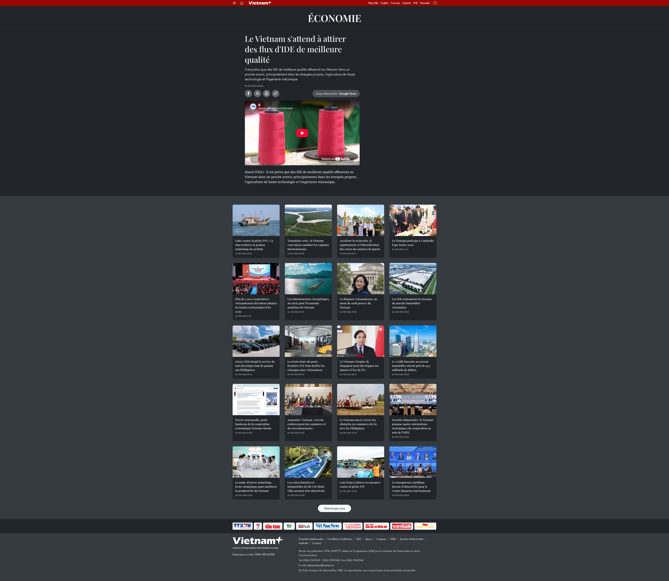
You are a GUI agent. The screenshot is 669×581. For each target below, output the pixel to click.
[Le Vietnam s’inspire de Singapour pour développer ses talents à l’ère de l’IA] (360, 341)
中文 (415, 3)
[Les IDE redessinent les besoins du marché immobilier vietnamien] (412, 278)
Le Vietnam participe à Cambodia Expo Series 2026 (413, 243)
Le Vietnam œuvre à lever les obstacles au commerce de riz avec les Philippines (358, 424)
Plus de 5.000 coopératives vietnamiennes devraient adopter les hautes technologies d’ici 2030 (256, 305)
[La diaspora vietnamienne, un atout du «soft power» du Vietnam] (360, 278)
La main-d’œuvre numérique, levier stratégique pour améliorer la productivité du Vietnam (256, 487)
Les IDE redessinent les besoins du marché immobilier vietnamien (412, 303)
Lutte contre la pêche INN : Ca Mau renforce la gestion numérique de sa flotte (254, 245)
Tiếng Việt (373, 3)
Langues (381, 539)
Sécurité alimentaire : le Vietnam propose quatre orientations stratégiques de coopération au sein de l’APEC (412, 426)
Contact (316, 543)
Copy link (275, 93)
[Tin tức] (273, 526)
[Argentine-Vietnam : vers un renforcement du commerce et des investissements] (308, 399)
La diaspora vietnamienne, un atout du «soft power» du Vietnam (358, 303)
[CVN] (353, 526)
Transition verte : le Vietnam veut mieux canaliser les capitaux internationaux (308, 245)
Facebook (248, 93)
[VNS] (328, 526)
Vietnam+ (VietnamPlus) (260, 3)
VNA (393, 539)
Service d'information (412, 539)
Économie (334, 17)
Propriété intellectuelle (311, 539)
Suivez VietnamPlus (326, 93)
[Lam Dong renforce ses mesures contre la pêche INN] (360, 462)
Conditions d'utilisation (339, 539)
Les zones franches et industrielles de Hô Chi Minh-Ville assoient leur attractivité (306, 487)
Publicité (303, 543)
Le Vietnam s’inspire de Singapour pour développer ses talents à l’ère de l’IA (359, 366)
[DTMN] (376, 526)
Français (395, 3)
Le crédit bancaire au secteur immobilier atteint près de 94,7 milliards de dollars (411, 366)
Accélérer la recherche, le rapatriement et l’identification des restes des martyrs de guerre (360, 245)
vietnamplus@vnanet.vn (320, 565)
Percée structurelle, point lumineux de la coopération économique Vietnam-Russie (253, 424)
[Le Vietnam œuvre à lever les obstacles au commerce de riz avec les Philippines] (360, 399)
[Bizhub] (304, 526)
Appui (368, 539)
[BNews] (289, 526)
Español (406, 3)
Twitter (257, 93)
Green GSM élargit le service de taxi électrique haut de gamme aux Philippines (255, 366)
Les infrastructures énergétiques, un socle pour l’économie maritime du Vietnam (308, 303)
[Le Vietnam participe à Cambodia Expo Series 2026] (412, 220)
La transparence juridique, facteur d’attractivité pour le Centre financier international (411, 487)
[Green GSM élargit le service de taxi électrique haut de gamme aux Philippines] (256, 341)
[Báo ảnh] (401, 526)
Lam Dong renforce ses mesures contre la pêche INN (360, 484)
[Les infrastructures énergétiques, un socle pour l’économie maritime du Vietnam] (308, 278)
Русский (424, 3)
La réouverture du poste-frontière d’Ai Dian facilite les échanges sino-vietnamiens (306, 366)
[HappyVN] (425, 526)
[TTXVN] (242, 526)
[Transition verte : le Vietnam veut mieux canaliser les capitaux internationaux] (308, 220)
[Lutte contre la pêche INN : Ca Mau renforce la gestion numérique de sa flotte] (256, 220)
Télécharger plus (334, 508)
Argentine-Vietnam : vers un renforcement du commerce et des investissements (306, 424)
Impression (266, 93)
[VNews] (258, 526)
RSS (359, 539)
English (384, 3)
